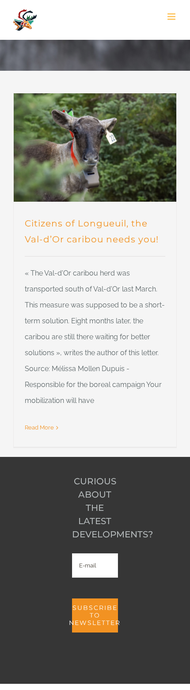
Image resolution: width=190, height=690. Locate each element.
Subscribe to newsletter (95, 615)
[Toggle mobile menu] (172, 16)
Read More (39, 427)
